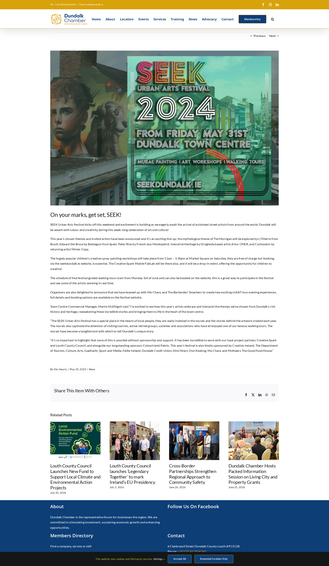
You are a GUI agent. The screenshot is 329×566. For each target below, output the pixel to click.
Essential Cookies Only (214, 558)
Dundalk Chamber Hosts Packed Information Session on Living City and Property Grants (252, 474)
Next (272, 35)
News (92, 369)
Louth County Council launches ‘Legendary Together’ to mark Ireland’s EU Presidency (132, 474)
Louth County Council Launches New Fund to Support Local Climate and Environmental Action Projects (75, 476)
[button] (272, 18)
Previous (260, 35)
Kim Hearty (60, 369)
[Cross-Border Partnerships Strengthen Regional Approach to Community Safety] (194, 423)
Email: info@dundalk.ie (91, 4)
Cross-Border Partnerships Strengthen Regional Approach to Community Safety (192, 474)
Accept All (179, 558)
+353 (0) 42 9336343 (192, 551)
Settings (158, 558)
